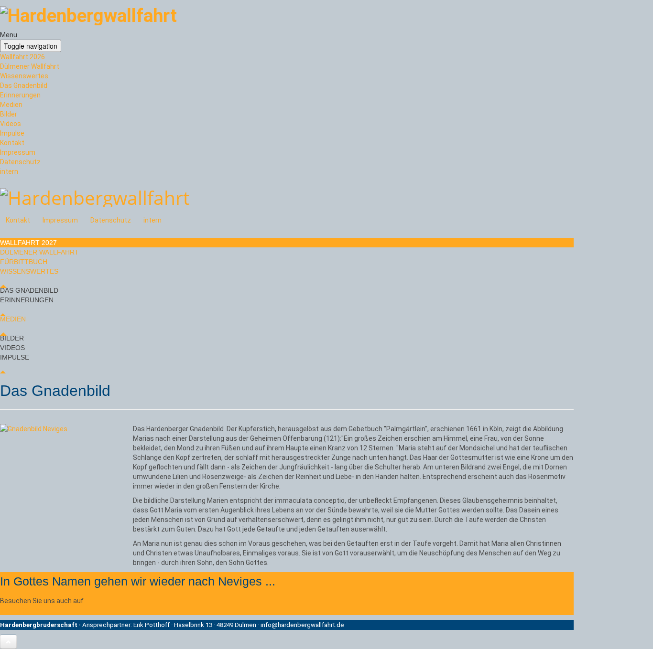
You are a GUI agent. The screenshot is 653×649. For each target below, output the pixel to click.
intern (9, 171)
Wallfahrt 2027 (28, 242)
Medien (11, 104)
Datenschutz (20, 162)
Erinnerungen (20, 95)
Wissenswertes (24, 76)
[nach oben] (8, 642)
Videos (10, 124)
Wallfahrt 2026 (22, 57)
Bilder (8, 114)
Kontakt (12, 143)
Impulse (12, 133)
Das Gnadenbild (23, 85)
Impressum (17, 152)
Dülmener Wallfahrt (29, 66)
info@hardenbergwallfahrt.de (302, 624)
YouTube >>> (21, 610)
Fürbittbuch (23, 262)
